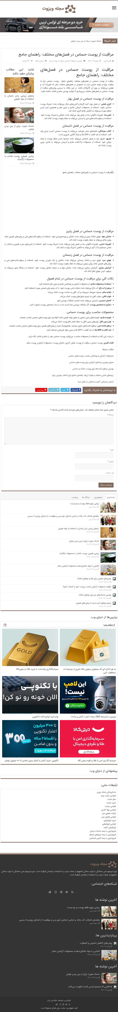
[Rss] (72, 892)
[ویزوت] (59, 9)
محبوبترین (98, 497)
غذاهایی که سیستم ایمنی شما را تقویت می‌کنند (90, 987)
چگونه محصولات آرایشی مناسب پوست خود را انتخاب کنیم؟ (87, 586)
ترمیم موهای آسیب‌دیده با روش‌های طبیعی (93, 603)
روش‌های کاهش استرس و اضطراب (96, 943)
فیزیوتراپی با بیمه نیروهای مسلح (102, 834)
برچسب (75, 497)
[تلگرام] (49, 892)
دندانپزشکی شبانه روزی (106, 792)
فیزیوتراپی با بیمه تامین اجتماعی (102, 838)
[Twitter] (66, 892)
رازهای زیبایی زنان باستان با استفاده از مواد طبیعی (78, 528)
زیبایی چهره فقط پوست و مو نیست (84, 503)
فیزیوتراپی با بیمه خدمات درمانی (103, 831)
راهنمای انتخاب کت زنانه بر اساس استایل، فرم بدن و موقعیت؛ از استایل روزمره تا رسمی (63, 516)
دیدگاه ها (86, 497)
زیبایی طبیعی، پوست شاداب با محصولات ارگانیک (79, 553)
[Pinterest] (61, 892)
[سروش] (45, 892)
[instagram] (55, 892)
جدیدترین (111, 497)
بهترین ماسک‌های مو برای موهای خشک (95, 595)
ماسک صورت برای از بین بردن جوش (86, 41)
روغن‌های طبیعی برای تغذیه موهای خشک (94, 578)
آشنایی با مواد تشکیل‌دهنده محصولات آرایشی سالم (78, 566)
